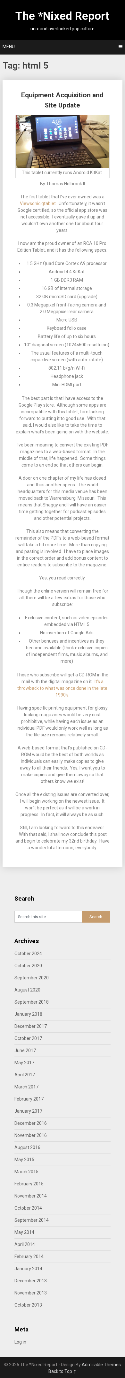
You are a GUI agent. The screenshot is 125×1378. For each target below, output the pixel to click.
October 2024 (28, 953)
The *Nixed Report (62, 16)
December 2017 (30, 1026)
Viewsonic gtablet (38, 203)
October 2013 (28, 1305)
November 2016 (30, 1135)
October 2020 (28, 965)
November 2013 (30, 1292)
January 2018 (28, 1014)
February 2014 (29, 1256)
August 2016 (27, 1147)
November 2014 (30, 1195)
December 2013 (30, 1280)
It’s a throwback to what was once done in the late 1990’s (62, 688)
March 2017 (26, 1086)
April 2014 (24, 1244)
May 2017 (24, 1062)
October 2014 (28, 1208)
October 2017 (28, 1038)
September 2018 (31, 1002)
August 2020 (27, 989)
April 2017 (24, 1074)
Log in (20, 1342)
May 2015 (24, 1159)
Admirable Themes (101, 1364)
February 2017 (29, 1099)
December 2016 (30, 1123)
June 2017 (25, 1050)
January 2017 (28, 1111)
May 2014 (24, 1232)
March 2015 (26, 1171)
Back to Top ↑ (62, 1371)
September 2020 (31, 977)
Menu (9, 46)
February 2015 (29, 1183)
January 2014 (28, 1268)
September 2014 (31, 1220)
